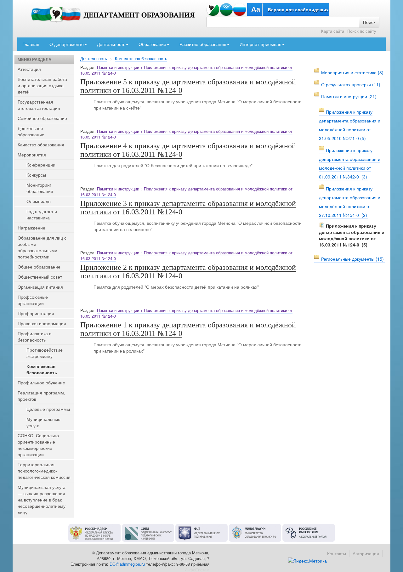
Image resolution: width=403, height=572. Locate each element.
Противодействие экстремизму (44, 353)
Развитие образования (202, 44)
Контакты (336, 553)
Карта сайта (332, 31)
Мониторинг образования (39, 188)
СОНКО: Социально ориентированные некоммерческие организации (38, 444)
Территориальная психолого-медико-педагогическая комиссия (44, 470)
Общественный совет (40, 277)
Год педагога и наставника (41, 214)
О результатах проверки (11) (350, 84)
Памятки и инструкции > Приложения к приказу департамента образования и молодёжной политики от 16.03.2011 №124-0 (186, 70)
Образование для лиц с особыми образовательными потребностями (42, 247)
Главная (30, 44)
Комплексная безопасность (141, 58)
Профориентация (36, 313)
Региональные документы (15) (352, 259)
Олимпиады (38, 201)
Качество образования (41, 144)
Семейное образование (42, 118)
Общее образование (39, 266)
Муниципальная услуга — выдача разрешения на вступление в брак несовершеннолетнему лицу (41, 499)
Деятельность (111, 44)
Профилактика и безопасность (35, 336)
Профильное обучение (41, 382)
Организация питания (40, 287)
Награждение (31, 227)
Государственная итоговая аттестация (39, 105)
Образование (152, 44)
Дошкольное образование (31, 131)
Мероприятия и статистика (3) (352, 72)
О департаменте (66, 44)
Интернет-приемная (260, 44)
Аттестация (29, 69)
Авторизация (366, 553)
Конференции (40, 164)
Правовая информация (42, 323)
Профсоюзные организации (33, 300)
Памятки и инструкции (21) (349, 96)
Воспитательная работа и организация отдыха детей (42, 85)
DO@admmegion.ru (127, 564)
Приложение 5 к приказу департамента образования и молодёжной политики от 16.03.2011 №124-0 (188, 86)
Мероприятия (32, 154)
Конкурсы (36, 175)
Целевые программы (48, 409)
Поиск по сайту (361, 31)
